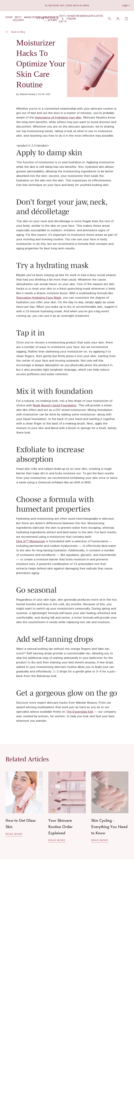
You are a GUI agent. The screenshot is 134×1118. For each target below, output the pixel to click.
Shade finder (71, 17)
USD (125, 5)
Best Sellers (18, 18)
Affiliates (96, 15)
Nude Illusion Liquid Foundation (54, 405)
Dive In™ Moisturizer (30, 541)
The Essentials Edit (79, 711)
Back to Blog (18, 31)
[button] (109, 19)
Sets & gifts (63, 18)
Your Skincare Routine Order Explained (60, 827)
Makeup (29, 17)
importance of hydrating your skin (58, 117)
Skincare (41, 17)
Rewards (82, 15)
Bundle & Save (53, 18)
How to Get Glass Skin (21, 823)
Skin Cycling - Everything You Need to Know (109, 827)
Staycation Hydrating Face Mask (38, 297)
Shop (9, 17)
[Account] (118, 19)
